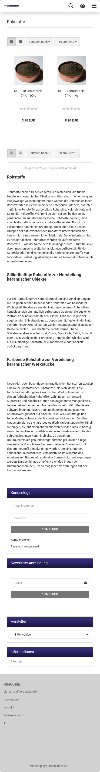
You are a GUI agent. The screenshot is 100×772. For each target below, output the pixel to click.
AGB (6, 723)
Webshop (35, 766)
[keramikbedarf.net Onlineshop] (9, 6)
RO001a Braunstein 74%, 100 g (28, 93)
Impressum (11, 699)
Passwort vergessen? (25, 546)
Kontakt (8, 707)
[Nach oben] (87, 765)
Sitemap (16, 661)
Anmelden (50, 529)
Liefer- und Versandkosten (20, 691)
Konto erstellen (20, 539)
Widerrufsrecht (13, 715)
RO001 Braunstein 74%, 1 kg (71, 93)
